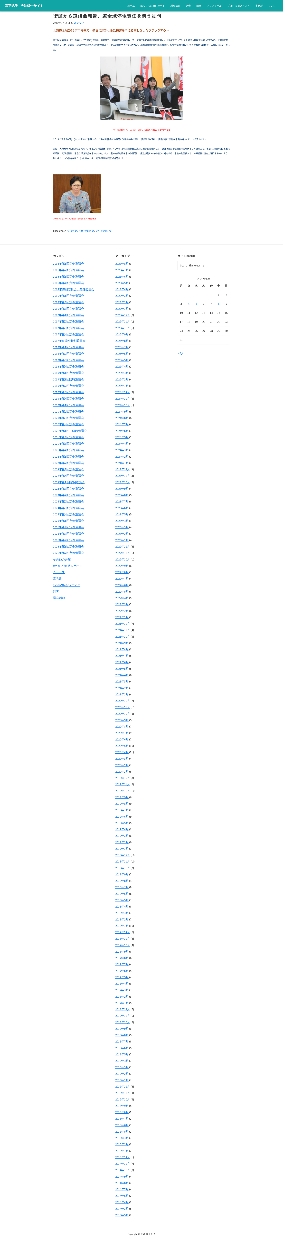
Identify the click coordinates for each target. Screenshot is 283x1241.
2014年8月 (122, 1183)
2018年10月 (122, 868)
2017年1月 (122, 1003)
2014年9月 (122, 1176)
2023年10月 (122, 482)
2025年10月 (122, 328)
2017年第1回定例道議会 (68, 315)
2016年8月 (122, 1035)
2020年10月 (122, 714)
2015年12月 (122, 1086)
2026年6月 (122, 276)
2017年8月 (122, 958)
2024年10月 (122, 405)
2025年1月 (122, 386)
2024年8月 (122, 418)
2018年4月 (122, 906)
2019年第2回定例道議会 (68, 386)
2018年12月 (122, 855)
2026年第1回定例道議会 (68, 546)
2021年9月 (122, 643)
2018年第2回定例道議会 (68, 354)
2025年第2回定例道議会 (68, 527)
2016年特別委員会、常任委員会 (73, 289)
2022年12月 (122, 546)
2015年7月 (122, 1118)
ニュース (59, 572)
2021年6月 (122, 662)
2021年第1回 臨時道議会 (70, 431)
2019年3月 (122, 836)
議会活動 (59, 598)
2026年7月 (122, 270)
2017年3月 (122, 990)
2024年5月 (122, 437)
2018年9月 (122, 874)
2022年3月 (122, 604)
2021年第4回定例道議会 (68, 450)
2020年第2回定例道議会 (68, 411)
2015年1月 (122, 1151)
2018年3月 (122, 913)
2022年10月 (122, 559)
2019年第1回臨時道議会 (68, 379)
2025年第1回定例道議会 (68, 521)
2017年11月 (122, 938)
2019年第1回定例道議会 (68, 373)
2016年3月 (122, 1067)
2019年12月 (122, 778)
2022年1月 (122, 617)
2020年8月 (122, 726)
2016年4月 (122, 1061)
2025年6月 (122, 354)
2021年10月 (122, 636)
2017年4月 (122, 983)
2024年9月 (122, 411)
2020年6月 (122, 739)
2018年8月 (122, 881)
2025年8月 (122, 341)
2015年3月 (122, 1138)
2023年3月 (122, 527)
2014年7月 (122, 1189)
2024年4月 (122, 443)
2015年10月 (122, 1099)
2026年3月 (122, 296)
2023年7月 (122, 501)
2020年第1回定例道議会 (68, 405)
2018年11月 (122, 861)
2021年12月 (122, 623)
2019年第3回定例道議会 (68, 392)
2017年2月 (122, 996)
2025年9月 (122, 334)
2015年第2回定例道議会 (68, 270)
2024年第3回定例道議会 (68, 508)
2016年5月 (122, 1054)
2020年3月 (122, 758)
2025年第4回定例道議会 (68, 540)
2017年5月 (122, 977)
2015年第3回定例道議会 (68, 276)
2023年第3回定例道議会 (68, 489)
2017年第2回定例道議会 (68, 321)
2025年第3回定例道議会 (68, 534)
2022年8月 (122, 572)
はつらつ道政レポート (68, 566)
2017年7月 (122, 964)
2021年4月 (122, 675)
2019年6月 (122, 816)
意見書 (57, 578)
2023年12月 (122, 469)
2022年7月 (122, 578)
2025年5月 (122, 360)
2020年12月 (122, 701)
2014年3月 (122, 1209)
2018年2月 (122, 919)
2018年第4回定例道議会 (68, 366)
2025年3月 (122, 373)
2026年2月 (122, 302)
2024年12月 (122, 392)
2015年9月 (122, 1106)
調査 (56, 591)
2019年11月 (122, 784)
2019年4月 (122, 829)
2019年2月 (122, 842)
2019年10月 (122, 791)
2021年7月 (122, 656)
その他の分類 (103, 230)
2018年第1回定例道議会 (68, 347)
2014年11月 (122, 1163)
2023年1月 (122, 540)
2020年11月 (122, 707)
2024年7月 (122, 424)
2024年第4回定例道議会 (68, 514)
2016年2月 (122, 1074)
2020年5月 (122, 746)
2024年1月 (122, 463)
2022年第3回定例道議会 (68, 469)
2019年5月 (122, 823)
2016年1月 (122, 1080)
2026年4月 (122, 289)
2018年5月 (122, 900)
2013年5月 (122, 1215)
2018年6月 (122, 894)
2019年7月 (122, 810)
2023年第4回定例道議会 (68, 495)
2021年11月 (122, 630)
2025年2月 (122, 379)
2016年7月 (122, 1041)
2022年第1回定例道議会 (68, 456)
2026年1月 (122, 309)
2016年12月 (122, 1009)
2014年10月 (122, 1170)
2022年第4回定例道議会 (68, 476)
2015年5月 (122, 1131)
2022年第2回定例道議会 (68, 463)
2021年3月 (122, 681)
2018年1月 (122, 926)
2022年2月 (122, 611)
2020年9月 (122, 720)
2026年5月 (122, 283)
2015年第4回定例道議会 (68, 283)
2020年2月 (122, 765)
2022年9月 (122, 566)
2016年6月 (122, 1048)
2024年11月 (122, 398)
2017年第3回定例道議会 (68, 328)
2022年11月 (122, 553)
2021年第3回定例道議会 (68, 443)
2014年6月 (122, 1196)
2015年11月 (122, 1093)
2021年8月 (122, 649)
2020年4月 (122, 752)
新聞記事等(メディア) (67, 585)
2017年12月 (122, 932)
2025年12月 (122, 315)
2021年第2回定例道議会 (68, 437)
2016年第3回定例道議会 (68, 309)
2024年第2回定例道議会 (68, 501)
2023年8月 (122, 495)
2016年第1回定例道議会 (68, 296)
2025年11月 (122, 321)
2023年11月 (122, 476)
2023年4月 (122, 521)
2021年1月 (122, 694)
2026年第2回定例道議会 (68, 553)
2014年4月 (122, 1202)
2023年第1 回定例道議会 (69, 482)
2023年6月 (122, 508)
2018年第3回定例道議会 (80, 230)
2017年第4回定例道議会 (68, 334)
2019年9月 (122, 797)
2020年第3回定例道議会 (68, 418)
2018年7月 (122, 887)
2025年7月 (122, 347)
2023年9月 (122, 489)
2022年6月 (122, 585)
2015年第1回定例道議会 (68, 263)
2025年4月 (122, 366)
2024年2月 (122, 456)
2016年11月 (122, 1016)
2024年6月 (122, 431)
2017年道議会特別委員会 (69, 341)
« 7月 (181, 353)
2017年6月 (122, 971)
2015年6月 (122, 1125)
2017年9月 (122, 951)
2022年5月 (122, 591)
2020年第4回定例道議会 (68, 424)
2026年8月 (122, 263)
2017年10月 (122, 945)
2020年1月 (122, 771)
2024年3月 (122, 450)
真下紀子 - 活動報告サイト (24, 6)
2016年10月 (122, 1022)
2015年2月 (122, 1144)
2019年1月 (122, 849)
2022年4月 (122, 598)
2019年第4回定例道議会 (68, 398)
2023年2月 (122, 534)
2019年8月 (122, 803)
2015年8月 (122, 1112)
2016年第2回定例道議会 (68, 302)
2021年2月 (122, 688)
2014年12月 (122, 1157)
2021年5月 (122, 669)
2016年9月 (122, 1029)
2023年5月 (122, 514)
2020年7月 (122, 733)
